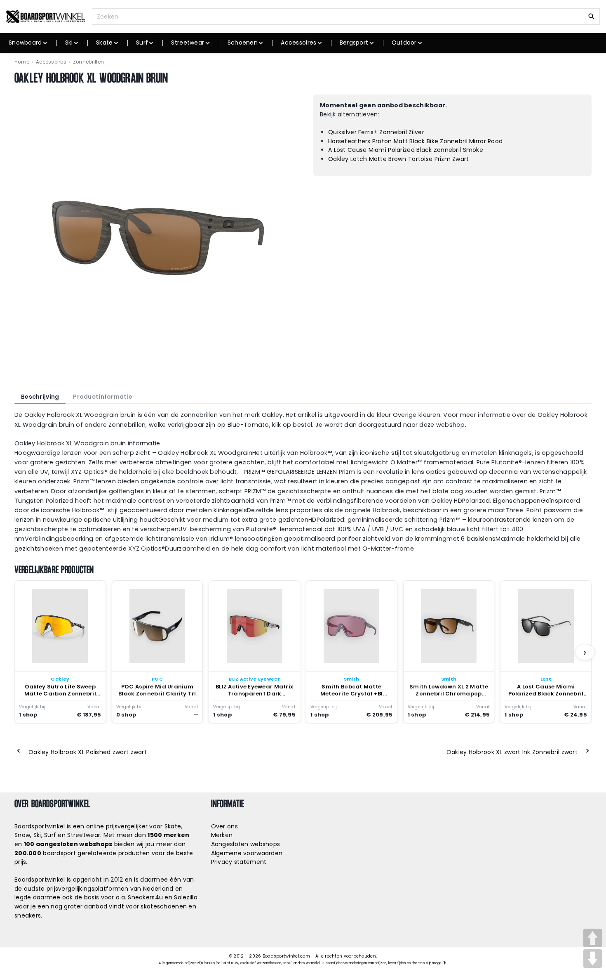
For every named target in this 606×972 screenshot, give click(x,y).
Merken (222, 835)
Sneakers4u (145, 897)
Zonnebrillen (88, 62)
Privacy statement (239, 862)
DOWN (592, 958)
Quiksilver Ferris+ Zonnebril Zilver (376, 132)
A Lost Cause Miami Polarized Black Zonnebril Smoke (405, 150)
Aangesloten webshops (245, 844)
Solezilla (185, 897)
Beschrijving (40, 397)
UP (592, 938)
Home (21, 62)
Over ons (224, 826)
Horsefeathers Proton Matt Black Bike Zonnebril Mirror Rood (415, 141)
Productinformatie (102, 397)
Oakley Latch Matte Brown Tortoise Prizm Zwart (398, 159)
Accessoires (51, 62)
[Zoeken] (591, 16)
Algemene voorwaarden (247, 853)
